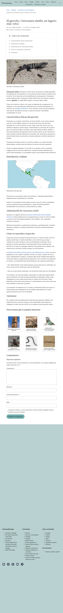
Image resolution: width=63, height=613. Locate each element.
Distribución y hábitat (16, 44)
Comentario (11, 368)
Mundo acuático (30, 555)
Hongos (48, 536)
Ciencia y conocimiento (32, 535)
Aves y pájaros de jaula (31, 553)
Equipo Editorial (16, 27)
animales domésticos (21, 108)
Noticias (27, 533)
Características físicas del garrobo (20, 41)
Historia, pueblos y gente (53, 551)
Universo (48, 540)
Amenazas (13, 52)
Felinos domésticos (30, 542)
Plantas (48, 535)
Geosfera (48, 544)
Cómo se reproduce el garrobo (20, 49)
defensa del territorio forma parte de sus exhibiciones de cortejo (28, 252)
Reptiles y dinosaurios (31, 548)
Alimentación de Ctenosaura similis (21, 46)
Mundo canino (29, 540)
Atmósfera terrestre (51, 542)
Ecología (48, 533)
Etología (27, 538)
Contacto (8, 540)
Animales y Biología (10, 533)
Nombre (10, 387)
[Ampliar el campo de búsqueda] (60, 3)
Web (8, 402)
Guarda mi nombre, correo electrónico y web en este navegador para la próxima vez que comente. (31, 411)
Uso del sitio (8, 538)
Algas (47, 538)
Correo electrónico (13, 394)
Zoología (27, 536)
